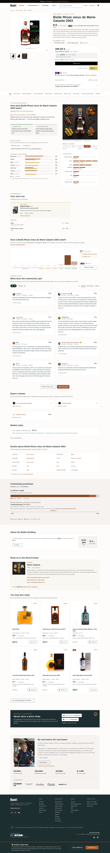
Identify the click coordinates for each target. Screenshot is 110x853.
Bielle (72, 454)
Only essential (77, 847)
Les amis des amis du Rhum (24, 403)
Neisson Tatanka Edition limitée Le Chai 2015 (85, 630)
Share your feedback (92, 804)
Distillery (98, 93)
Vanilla (12, 159)
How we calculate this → (16, 438)
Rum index (57, 818)
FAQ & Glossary (59, 804)
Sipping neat (26, 145)
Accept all (92, 847)
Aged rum (73, 458)
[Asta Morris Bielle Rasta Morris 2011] (24, 661)
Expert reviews (58, 93)
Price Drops (58, 821)
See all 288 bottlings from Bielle (22, 700)
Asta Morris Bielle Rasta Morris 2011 (23, 675)
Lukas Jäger (19, 317)
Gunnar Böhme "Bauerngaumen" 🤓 (71, 342)
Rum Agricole (57, 14)
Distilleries (57, 812)
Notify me (93, 642)
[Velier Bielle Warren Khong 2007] (85, 661)
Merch (40, 812)
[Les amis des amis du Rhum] (14, 403)
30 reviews (51, 682)
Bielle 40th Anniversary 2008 (51, 675)
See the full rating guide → (18, 244)
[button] (29, 32)
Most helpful (90, 286)
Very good (63, 25)
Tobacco (15, 171)
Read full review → (17, 406)
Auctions (41, 808)
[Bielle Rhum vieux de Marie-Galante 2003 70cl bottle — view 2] (18, 56)
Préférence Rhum (21, 414)
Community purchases (87, 93)
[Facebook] (11, 812)
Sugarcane (16, 156)
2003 (28, 470)
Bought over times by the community (65, 59)
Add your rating (88, 267)
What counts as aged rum (31, 587)
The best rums (42, 806)
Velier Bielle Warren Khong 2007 (82, 675)
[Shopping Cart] (98, 5)
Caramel (15, 165)
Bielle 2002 (15, 629)
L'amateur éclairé (66, 403)
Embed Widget (74, 810)
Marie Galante (30, 454)
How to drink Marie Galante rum (36, 582)
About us (73, 801)
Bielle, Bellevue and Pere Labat (36, 580)
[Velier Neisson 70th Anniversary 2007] (55, 615)
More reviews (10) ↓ (48, 386)
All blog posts (58, 808)
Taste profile (17, 93)
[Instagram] (15, 812)
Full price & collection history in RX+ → (66, 508)
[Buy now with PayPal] (93, 68)
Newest (97, 286)
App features (74, 806)
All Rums (41, 801)
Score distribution (38, 93)
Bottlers (57, 814)
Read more (60, 308)
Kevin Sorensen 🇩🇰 (67, 293)
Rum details (76, 93)
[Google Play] (98, 837)
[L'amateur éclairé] (59, 403)
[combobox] (70, 5)
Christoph (18, 293)
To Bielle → (17, 545)
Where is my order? (92, 801)
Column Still (30, 462)
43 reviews (51, 635)
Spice (14, 162)
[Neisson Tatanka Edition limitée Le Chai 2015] (85, 615)
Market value (67, 93)
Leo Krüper (65, 363)
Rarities (79, 458)
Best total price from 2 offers (64, 56)
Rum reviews (48, 93)
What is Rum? (58, 801)
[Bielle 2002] (24, 615)
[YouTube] (18, 812)
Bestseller (41, 804)
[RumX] (13, 5)
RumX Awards (42, 810)
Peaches (75, 176)
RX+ (72, 812)
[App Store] (94, 837)
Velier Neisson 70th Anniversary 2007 (54, 629)
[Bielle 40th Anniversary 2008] (55, 661)
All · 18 (13, 286)
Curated (83, 286)
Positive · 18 (21, 286)
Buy (10, 93)
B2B (72, 808)
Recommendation (26, 93)
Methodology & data (76, 804)
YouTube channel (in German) (47, 766)
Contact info (90, 806)
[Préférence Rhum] (14, 414)
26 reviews (21, 635)
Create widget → (30, 474)
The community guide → (35, 148)
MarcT (17, 363)
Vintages (57, 816)
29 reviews (81, 635)
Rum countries (58, 810)
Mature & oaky (15, 145)
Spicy (14, 173)
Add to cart (76, 63)
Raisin (80, 169)
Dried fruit (13, 168)
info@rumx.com (15, 808)
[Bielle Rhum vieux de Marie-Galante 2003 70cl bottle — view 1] (13, 56)
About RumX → (44, 762)
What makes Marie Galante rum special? (39, 577)
